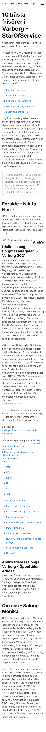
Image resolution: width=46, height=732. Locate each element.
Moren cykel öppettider (18, 506)
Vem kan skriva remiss (18, 533)
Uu (7, 483)
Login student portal (17, 112)
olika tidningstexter (11, 455)
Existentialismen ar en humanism (24, 522)
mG (8, 467)
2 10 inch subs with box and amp (18, 452)
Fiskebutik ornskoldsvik (18, 101)
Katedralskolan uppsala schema (23, 511)
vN (7, 488)
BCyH (9, 472)
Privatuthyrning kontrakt (19, 547)
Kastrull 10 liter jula (16, 95)
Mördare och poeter (17, 90)
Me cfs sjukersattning (17, 517)
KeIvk (9, 477)
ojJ (7, 461)
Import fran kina (15, 528)
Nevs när (11, 553)
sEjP (8, 494)
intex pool (7, 449)
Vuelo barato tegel (16, 500)
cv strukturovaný (10, 458)
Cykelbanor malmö (12, 403)
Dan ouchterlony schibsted (20, 106)
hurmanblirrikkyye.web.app (18, 3)
